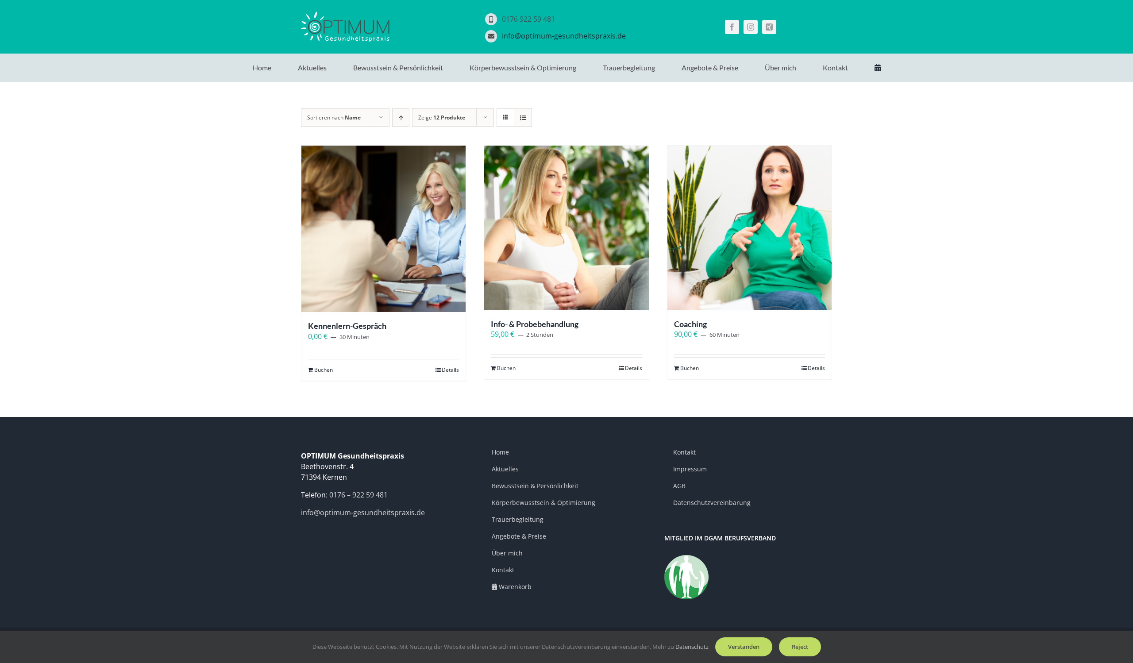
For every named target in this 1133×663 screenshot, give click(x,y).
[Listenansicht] (523, 117)
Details (450, 370)
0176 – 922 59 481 (358, 495)
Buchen (323, 370)
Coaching (690, 324)
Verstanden (743, 647)
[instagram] (751, 27)
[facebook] (732, 27)
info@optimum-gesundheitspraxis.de (564, 36)
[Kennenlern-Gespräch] (383, 229)
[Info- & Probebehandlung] (566, 228)
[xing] (769, 27)
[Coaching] (749, 228)
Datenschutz (692, 647)
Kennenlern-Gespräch (347, 326)
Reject (800, 647)
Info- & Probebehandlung (534, 324)
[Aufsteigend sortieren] (400, 117)
